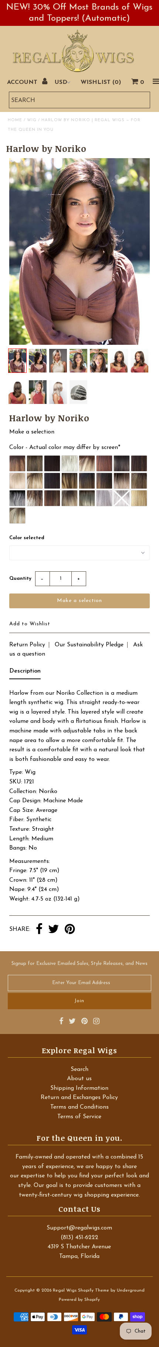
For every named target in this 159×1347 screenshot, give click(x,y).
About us (79, 1079)
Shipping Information (79, 1088)
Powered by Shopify (79, 1299)
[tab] (25, 673)
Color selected (26, 537)
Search (79, 1069)
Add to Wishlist (29, 624)
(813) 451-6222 (79, 1238)
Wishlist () (101, 82)
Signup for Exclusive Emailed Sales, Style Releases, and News (79, 963)
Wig (32, 120)
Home (15, 120)
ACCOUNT (23, 82)
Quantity (20, 578)
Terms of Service (79, 1117)
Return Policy (27, 645)
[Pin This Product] (70, 929)
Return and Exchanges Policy (79, 1098)
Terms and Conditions (79, 1107)
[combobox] (79, 100)
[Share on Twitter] (53, 929)
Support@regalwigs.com (79, 1228)
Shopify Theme (93, 1290)
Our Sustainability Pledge (89, 645)
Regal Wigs (65, 1290)
